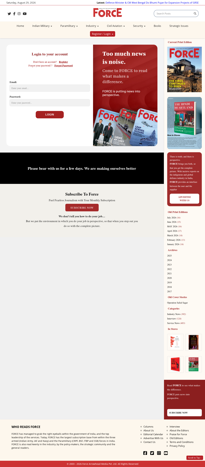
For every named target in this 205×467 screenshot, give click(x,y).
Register (63, 62)
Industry (91, 26)
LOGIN (49, 114)
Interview (174, 318)
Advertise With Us (153, 438)
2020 (169, 277)
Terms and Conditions (181, 442)
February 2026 (176, 239)
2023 (169, 264)
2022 (169, 269)
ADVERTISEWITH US (184, 198)
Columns (148, 426)
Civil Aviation (115, 26)
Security (138, 26)
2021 (169, 273)
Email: (13, 82)
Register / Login (101, 34)
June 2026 (174, 221)
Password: (15, 96)
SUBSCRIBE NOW (82, 207)
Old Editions (176, 438)
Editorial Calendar (153, 434)
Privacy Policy (177, 445)
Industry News (176, 314)
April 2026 (174, 230)
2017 (169, 291)
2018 (169, 286)
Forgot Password (63, 65)
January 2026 (175, 244)
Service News (176, 323)
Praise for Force (178, 434)
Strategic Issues (178, 26)
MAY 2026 (174, 226)
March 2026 (175, 235)
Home (20, 26)
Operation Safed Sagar (177, 302)
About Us (149, 430)
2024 (169, 260)
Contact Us (149, 442)
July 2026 (173, 217)
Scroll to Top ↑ (194, 458)
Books (157, 26)
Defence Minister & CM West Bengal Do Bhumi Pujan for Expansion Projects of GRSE (152, 2)
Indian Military (41, 26)
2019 (169, 282)
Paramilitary (68, 26)
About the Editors (179, 430)
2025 (169, 255)
